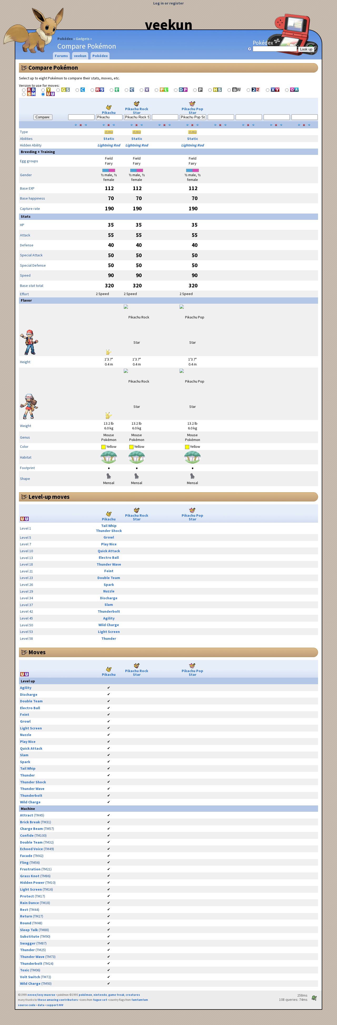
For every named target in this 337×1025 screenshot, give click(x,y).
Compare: (43, 117)
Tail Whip (109, 525)
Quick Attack (109, 551)
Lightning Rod (108, 145)
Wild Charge (108, 624)
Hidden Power (32, 882)
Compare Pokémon (53, 67)
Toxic (24, 970)
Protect (27, 896)
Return (26, 916)
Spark (109, 584)
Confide (27, 835)
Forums (61, 55)
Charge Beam (31, 828)
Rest (24, 909)
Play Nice (109, 544)
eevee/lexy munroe (41, 995)
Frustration (30, 869)
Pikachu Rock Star (136, 110)
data (41, 1005)
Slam (109, 604)
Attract (26, 815)
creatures (133, 995)
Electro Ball (109, 557)
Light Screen (109, 631)
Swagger (28, 943)
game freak (116, 995)
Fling (24, 862)
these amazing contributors (57, 1000)
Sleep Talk (29, 929)
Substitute (29, 936)
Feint (108, 571)
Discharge (108, 598)
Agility (109, 618)
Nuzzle (109, 591)
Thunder (108, 638)
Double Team (108, 577)
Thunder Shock (109, 530)
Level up (28, 681)
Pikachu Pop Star (192, 110)
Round (25, 923)
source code (27, 1005)
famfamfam (139, 1000)
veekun (168, 24)
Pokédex (65, 38)
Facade (26, 855)
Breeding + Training (38, 151)
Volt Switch (30, 977)
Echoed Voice (31, 848)
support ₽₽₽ (54, 1005)
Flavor (26, 300)
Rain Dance (29, 902)
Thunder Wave (109, 564)
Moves (37, 652)
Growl (108, 537)
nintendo (100, 995)
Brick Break (30, 822)
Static (108, 138)
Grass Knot (29, 876)
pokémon (85, 995)
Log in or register (168, 3)
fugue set (100, 1000)
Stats (26, 216)
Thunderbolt (109, 611)
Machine (28, 808)
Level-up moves (49, 496)
